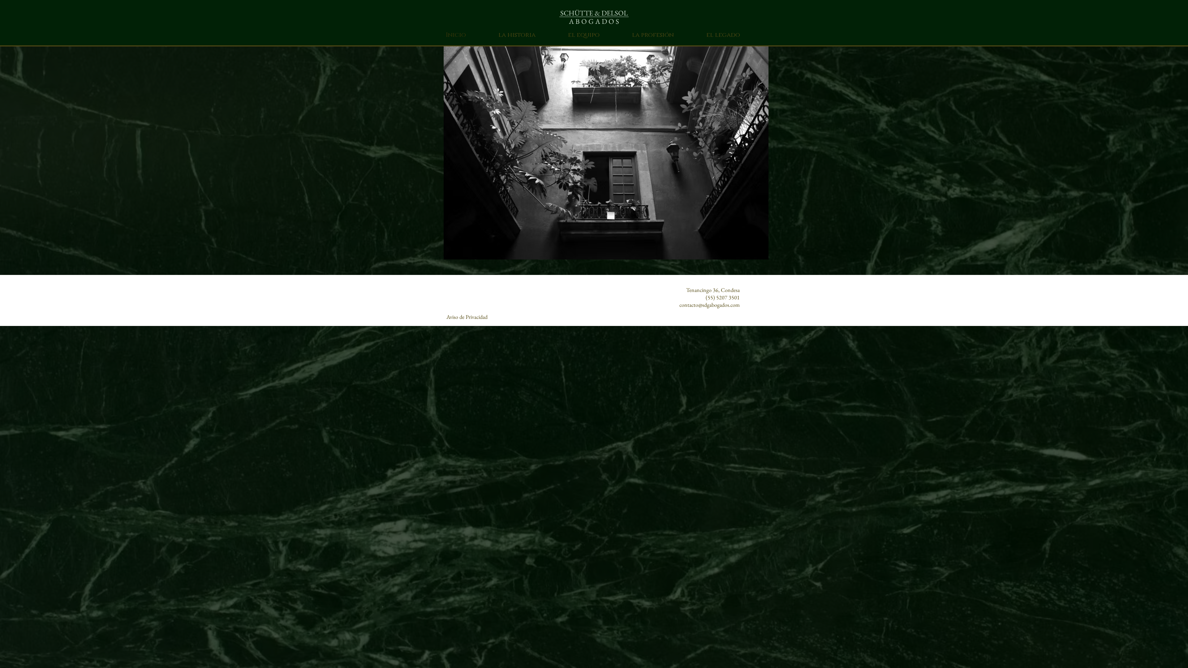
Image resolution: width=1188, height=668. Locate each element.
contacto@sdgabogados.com (709, 304)
